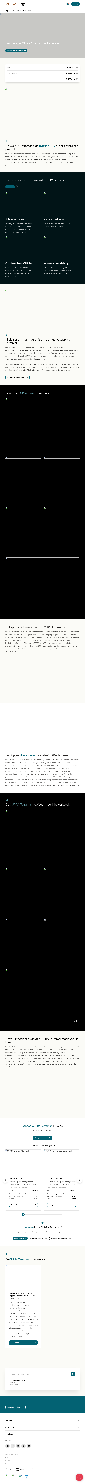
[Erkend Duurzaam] (20, 1476)
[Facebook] (7, 1446)
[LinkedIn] (18, 1446)
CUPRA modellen (16, 10)
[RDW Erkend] (8, 1476)
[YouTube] (29, 1446)
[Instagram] (13, 1446)
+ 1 (75, 1020)
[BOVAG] (14, 1476)
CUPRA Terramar (16, 1178)
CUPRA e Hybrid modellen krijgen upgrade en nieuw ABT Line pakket (23, 1295)
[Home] (10, 4)
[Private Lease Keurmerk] (26, 1476)
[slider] (23, 1214)
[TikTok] (23, 1446)
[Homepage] (6, 10)
